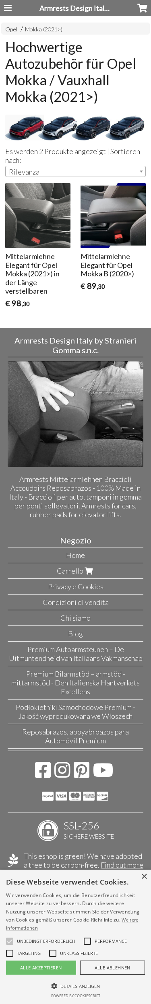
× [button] (144, 877)
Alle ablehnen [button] (112, 968)
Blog (75, 633)
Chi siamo (75, 617)
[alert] (75, 937)
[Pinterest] (81, 773)
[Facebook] (43, 773)
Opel (11, 29)
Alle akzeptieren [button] (41, 968)
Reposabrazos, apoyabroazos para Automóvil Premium (75, 736)
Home (75, 555)
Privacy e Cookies (75, 586)
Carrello (71, 570)
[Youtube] (103, 773)
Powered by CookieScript (75, 995)
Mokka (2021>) (43, 29)
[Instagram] (62, 773)
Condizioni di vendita (76, 602)
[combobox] (75, 171)
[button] (46, 941)
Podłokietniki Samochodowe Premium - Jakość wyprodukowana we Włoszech (75, 711)
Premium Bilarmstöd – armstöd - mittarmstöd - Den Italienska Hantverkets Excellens (75, 682)
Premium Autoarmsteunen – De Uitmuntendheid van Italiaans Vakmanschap (76, 653)
